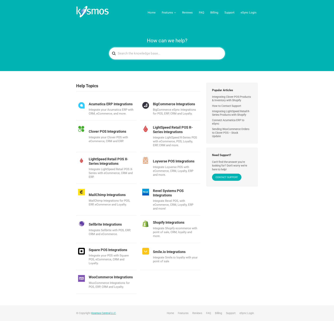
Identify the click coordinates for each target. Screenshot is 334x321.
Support (229, 12)
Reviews (187, 12)
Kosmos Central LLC (103, 313)
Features (167, 12)
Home (152, 12)
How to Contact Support (226, 105)
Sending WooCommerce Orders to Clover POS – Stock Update (230, 132)
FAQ (201, 12)
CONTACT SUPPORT (227, 177)
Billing (214, 12)
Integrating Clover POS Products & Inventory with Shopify (231, 98)
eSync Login (248, 12)
